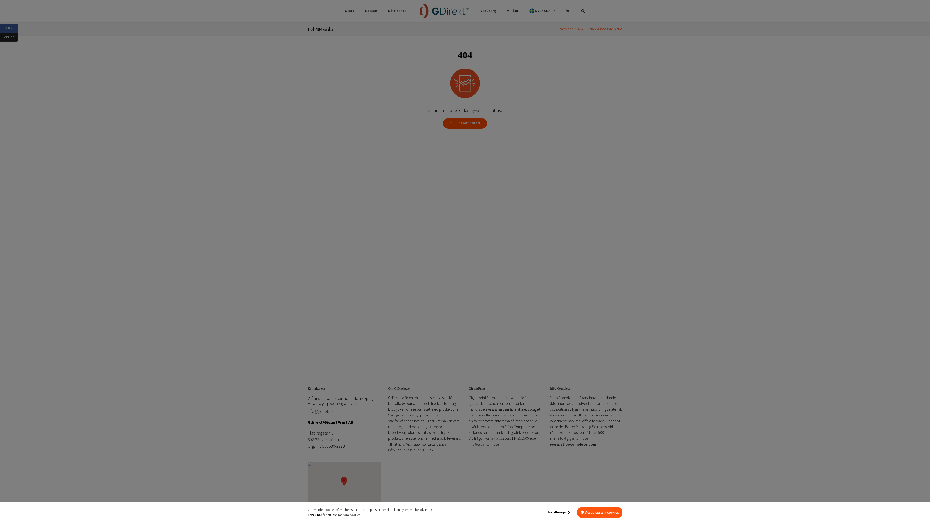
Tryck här (315, 515)
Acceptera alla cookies (602, 512)
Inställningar (557, 512)
